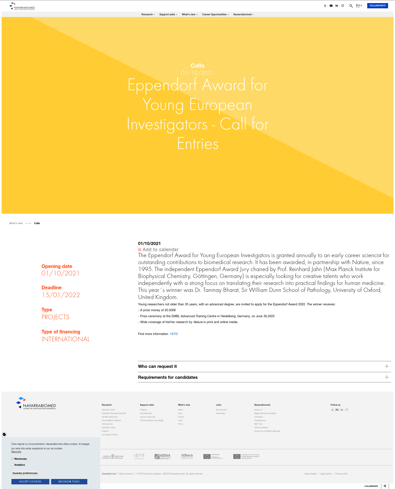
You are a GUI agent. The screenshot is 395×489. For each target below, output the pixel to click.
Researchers (107, 424)
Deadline (52, 288)
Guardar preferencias (25, 473)
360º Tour (258, 424)
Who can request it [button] (157, 366)
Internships (220, 413)
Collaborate (378, 6)
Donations (258, 417)
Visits (180, 421)
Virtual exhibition (261, 428)
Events (181, 417)
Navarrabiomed (242, 14)
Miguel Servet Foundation (265, 413)
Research (147, 14)
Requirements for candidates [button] (168, 377)
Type (47, 310)
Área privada (310, 474)
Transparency (260, 421)
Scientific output (109, 428)
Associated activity (110, 435)
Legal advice (325, 474)
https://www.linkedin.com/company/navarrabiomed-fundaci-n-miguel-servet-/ (337, 6)
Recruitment (221, 410)
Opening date (57, 266)
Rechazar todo (69, 482)
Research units (108, 410)
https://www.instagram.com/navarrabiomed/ (343, 6)
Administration (146, 413)
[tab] (264, 366)
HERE (174, 334)
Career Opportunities (214, 14)
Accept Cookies (30, 482)
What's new (189, 14)
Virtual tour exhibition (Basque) (267, 431)
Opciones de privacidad (4, 434)
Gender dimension (110, 417)
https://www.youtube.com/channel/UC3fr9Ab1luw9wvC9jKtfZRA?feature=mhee (331, 6)
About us (258, 410)
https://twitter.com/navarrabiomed (325, 6)
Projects (105, 431)
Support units (167, 14)
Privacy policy (341, 474)
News (180, 410)
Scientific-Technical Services (114, 413)
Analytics (19, 465)
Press (180, 424)
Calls (37, 223)
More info (16, 452)
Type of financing (61, 332)
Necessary (20, 459)
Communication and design (152, 421)
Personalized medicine (111, 421)
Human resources (147, 417)
